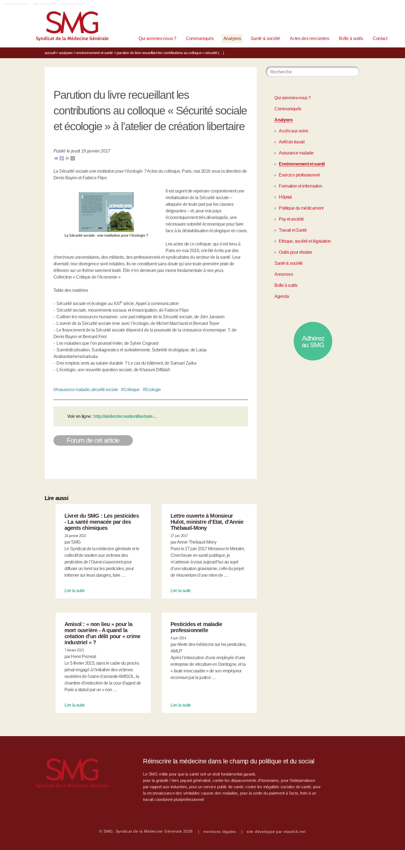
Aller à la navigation (16, 4)
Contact (380, 38)
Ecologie (152, 389)
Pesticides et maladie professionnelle (196, 627)
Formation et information (300, 186)
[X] (73, 158)
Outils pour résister (295, 252)
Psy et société (291, 219)
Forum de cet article (93, 440)
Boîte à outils (351, 38)
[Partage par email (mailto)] (56, 158)
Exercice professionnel (299, 175)
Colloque (130, 389)
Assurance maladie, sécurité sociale (85, 389)
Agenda (281, 296)
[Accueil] (63, 27)
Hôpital (285, 197)
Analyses (232, 38)
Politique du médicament (301, 208)
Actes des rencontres (309, 38)
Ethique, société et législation (305, 241)
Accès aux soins (293, 131)
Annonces (283, 274)
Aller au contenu (44, 4)
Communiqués (200, 38)
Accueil (50, 52)
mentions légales (219, 831)
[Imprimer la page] (67, 158)
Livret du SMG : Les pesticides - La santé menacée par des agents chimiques (101, 522)
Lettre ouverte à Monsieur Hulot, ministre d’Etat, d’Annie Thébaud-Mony (207, 522)
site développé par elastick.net (276, 831)
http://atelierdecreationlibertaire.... (125, 416)
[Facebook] (62, 158)
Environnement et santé (94, 52)
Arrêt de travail (291, 142)
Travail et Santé (293, 230)
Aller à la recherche (72, 4)
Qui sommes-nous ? (157, 38)
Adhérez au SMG (313, 342)
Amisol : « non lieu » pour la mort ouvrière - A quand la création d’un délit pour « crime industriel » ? (102, 633)
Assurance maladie (296, 153)
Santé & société (265, 38)
